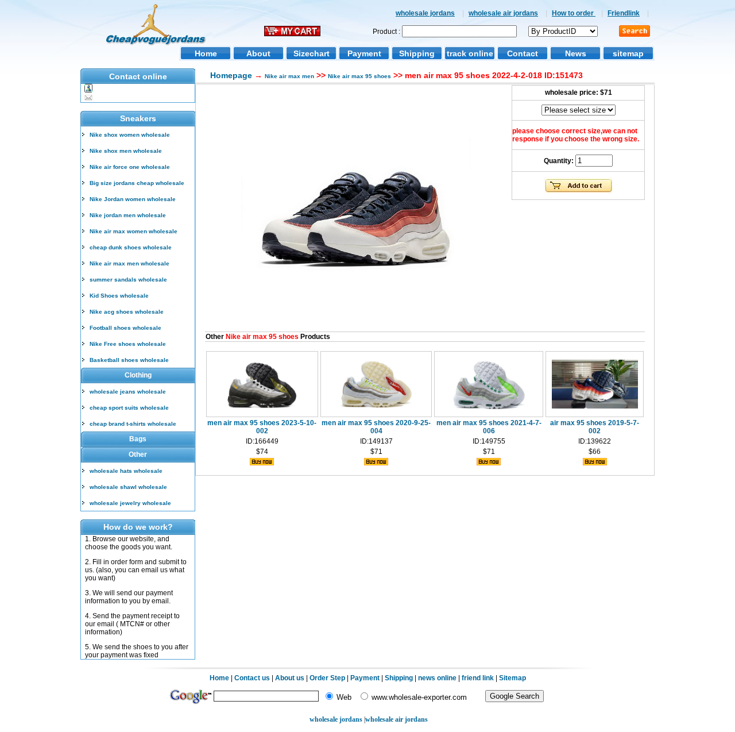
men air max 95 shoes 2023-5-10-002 (261, 427)
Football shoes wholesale (125, 328)
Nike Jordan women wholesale (133, 199)
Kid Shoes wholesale (119, 295)
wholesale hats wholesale (126, 471)
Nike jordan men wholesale (128, 215)
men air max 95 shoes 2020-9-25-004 (376, 427)
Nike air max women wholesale (133, 231)
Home (206, 53)
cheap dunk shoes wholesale (131, 247)
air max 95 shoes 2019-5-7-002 (594, 427)
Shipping (417, 53)
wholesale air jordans (503, 13)
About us (289, 678)
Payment (364, 53)
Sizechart (311, 53)
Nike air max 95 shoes (359, 76)
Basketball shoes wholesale (129, 360)
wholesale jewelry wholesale (130, 503)
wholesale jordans (425, 13)
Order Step (328, 678)
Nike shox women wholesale (130, 135)
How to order (573, 13)
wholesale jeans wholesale (128, 391)
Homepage (231, 75)
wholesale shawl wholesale (128, 487)
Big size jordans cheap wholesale (137, 183)
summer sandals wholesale (128, 279)
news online (437, 678)
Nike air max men (289, 76)
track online (470, 53)
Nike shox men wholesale (126, 151)
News (575, 53)
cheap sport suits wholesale (129, 407)
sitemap (628, 53)
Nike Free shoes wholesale (128, 344)
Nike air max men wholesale (129, 263)
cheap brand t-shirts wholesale (133, 424)
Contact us (252, 678)
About (258, 53)
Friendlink (624, 13)
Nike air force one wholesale (130, 167)
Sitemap (512, 678)
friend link (478, 678)
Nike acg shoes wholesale (127, 312)
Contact (522, 53)
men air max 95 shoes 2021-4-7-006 (488, 427)
